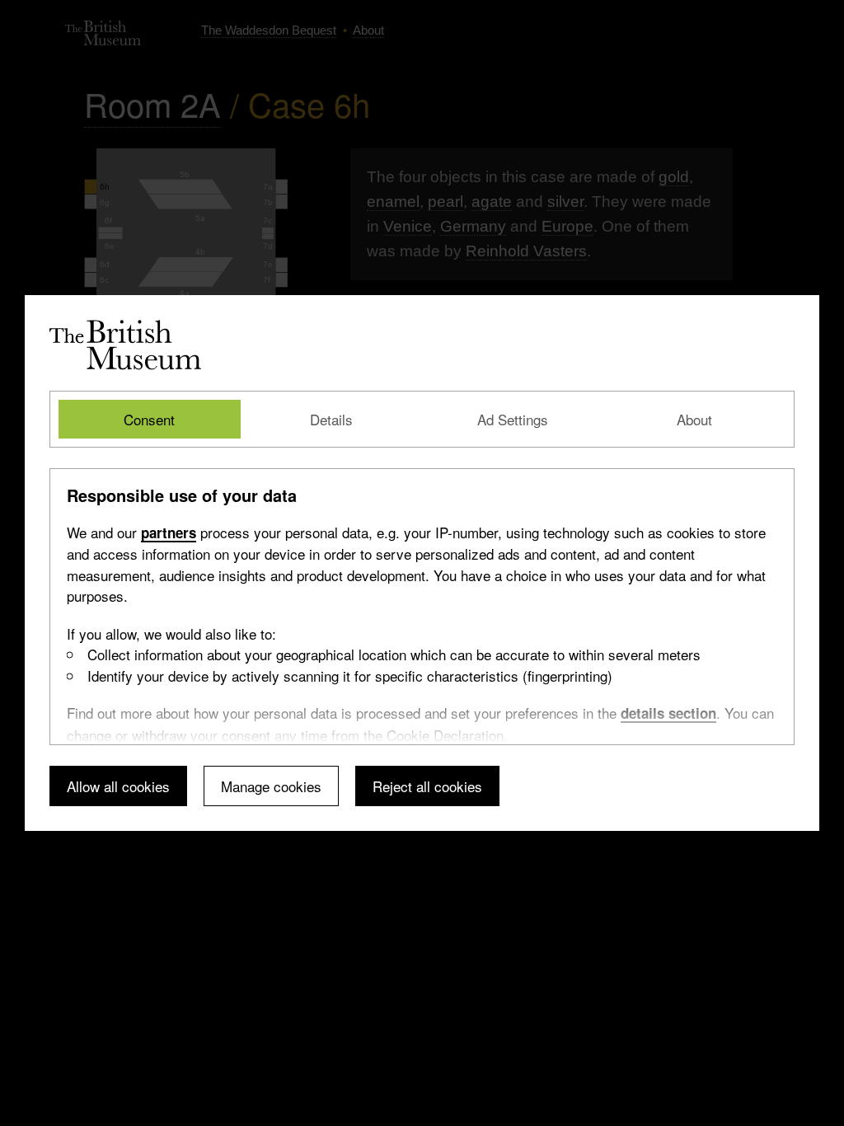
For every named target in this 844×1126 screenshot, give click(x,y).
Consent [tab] (149, 419)
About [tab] (694, 419)
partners (168, 532)
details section (668, 713)
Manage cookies (271, 786)
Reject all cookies (427, 786)
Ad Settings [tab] (512, 419)
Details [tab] (331, 419)
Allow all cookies (118, 786)
